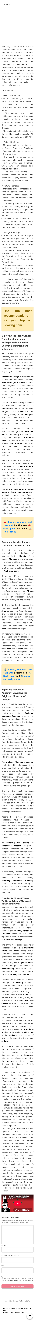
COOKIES (8, 1301)
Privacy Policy (18, 1301)
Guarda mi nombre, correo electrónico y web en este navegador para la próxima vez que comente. (18, 1279)
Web (3, 1266)
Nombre (5, 1245)
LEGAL (27, 1301)
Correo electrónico (10, 1255)
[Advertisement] (17, 25)
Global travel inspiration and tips (15, 1312)
